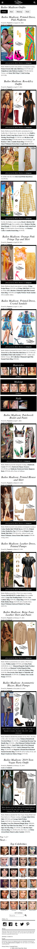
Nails (27, 12)
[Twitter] (22, 926)
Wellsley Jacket (10, 664)
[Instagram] (5, 926)
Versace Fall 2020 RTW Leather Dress (13, 595)
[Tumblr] (16, 926)
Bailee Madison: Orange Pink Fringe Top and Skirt (18, 238)
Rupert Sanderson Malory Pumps (11, 754)
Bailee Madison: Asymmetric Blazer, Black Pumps (18, 684)
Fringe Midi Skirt (23, 288)
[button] (2, 2)
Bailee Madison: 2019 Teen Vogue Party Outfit (18, 761)
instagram (29, 63)
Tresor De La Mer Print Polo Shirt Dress (13, 352)
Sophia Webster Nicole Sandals (26, 293)
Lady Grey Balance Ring (25, 670)
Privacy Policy (5, 946)
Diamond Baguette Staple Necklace (24, 666)
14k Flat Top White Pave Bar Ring (11, 825)
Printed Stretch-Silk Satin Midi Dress (12, 69)
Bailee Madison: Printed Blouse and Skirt (18, 478)
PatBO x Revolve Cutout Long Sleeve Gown (18, 134)
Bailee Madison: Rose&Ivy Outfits (18, 82)
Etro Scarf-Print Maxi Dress (24, 177)
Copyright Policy (14, 946)
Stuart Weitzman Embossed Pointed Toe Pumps (15, 604)
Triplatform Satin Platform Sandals (12, 71)
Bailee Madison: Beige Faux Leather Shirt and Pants (18, 613)
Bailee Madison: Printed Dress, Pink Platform (18, 18)
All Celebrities (18, 913)
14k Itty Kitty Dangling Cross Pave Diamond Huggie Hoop (15, 822)
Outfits (4, 12)
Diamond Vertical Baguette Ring (20, 668)
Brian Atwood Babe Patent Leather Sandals (17, 831)
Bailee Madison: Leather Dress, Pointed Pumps (18, 545)
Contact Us (10, 936)
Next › (3, 840)
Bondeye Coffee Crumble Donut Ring (12, 142)
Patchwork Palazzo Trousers (20, 467)
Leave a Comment (6, 25)
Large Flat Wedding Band (14, 597)
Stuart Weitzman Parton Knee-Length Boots (14, 144)
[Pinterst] (28, 926)
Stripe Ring (19, 600)
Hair (11, 12)
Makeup (19, 12)
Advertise (4, 936)
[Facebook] (10, 926)
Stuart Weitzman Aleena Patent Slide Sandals (15, 535)
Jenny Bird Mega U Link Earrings (19, 73)
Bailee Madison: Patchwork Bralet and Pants (18, 416)
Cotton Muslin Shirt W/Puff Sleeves (12, 529)
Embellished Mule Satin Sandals (11, 355)
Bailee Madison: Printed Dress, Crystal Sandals (18, 302)
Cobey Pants (28, 664)
